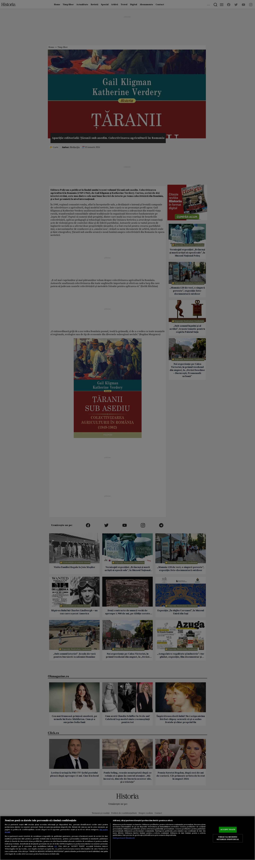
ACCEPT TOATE (227, 829)
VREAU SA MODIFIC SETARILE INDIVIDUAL (228, 838)
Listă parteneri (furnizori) (124, 838)
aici (55, 846)
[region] (127, 838)
